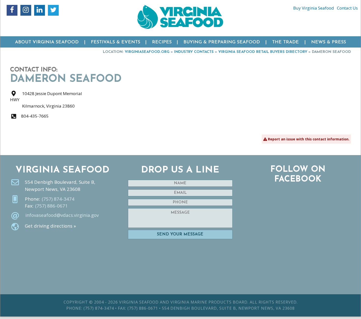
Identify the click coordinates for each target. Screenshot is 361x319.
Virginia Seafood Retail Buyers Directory (262, 52)
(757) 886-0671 (51, 206)
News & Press (328, 42)
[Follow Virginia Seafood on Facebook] (12, 10)
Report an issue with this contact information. (308, 139)
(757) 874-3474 (58, 199)
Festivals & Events (115, 42)
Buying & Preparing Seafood (221, 42)
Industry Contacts (194, 52)
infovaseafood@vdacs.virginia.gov (62, 215)
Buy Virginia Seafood (313, 8)
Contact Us (347, 8)
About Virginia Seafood (47, 42)
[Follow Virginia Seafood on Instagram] (25, 10)
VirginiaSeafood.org (147, 52)
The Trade (285, 42)
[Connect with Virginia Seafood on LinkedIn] (39, 10)
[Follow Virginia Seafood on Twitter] (53, 10)
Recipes (162, 42)
